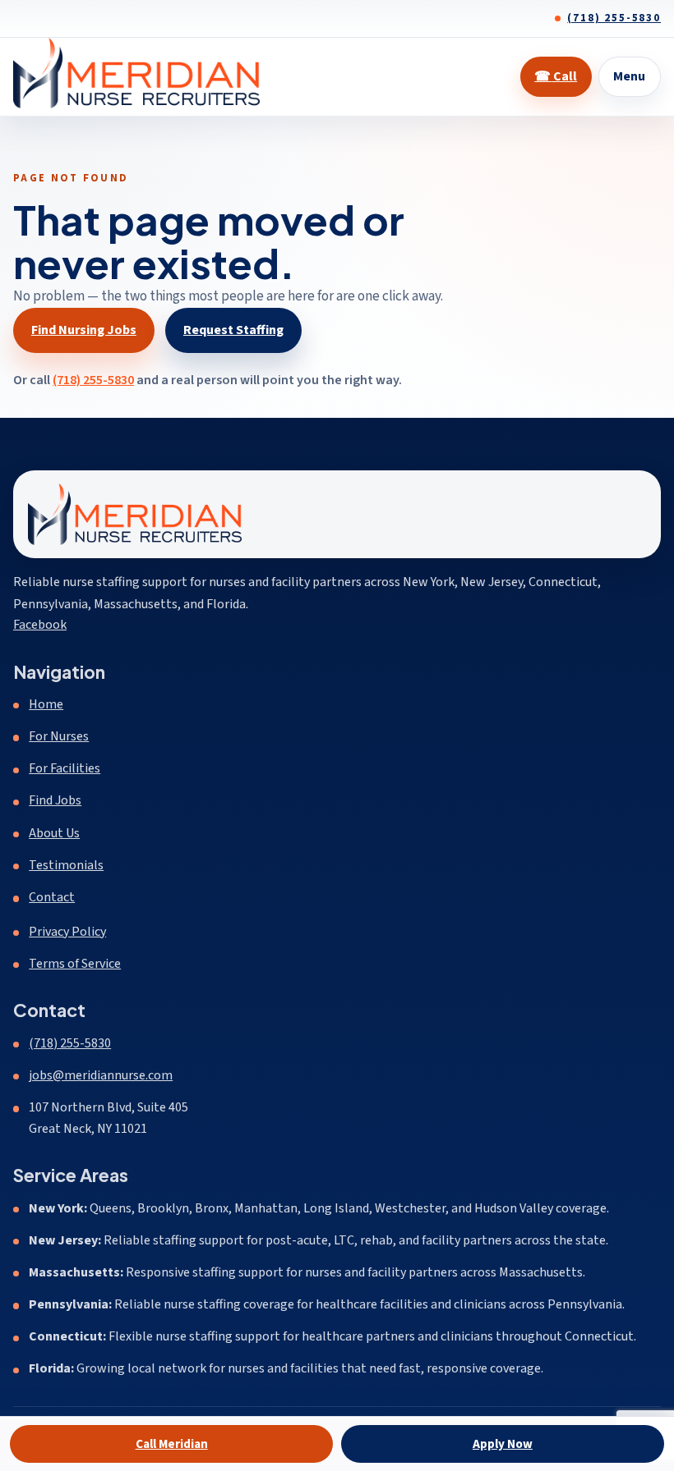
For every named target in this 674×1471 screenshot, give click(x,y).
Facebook (40, 624)
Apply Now (503, 1444)
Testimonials (66, 865)
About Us (54, 833)
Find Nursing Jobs (83, 330)
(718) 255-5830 (614, 18)
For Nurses (59, 736)
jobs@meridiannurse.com (101, 1075)
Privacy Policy (67, 932)
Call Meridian (172, 1444)
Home (46, 704)
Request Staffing (233, 330)
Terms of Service (75, 964)
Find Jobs (55, 800)
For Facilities (64, 768)
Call (555, 76)
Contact (52, 897)
